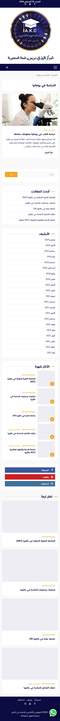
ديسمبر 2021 (49, 301)
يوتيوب (29, 700)
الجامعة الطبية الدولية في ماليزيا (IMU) (38, 197)
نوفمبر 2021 (50, 307)
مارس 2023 (50, 279)
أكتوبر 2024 (50, 245)
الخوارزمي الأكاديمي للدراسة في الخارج (27, 712)
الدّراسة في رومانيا (49, 130)
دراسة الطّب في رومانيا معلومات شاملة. (30, 110)
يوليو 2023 (50, 273)
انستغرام (21, 700)
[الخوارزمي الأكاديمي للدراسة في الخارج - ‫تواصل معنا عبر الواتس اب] (53, 712)
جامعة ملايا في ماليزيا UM (44, 208)
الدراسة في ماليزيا (14, 429)
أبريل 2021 (50, 335)
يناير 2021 (51, 352)
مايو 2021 (51, 330)
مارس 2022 (50, 290)
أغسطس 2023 (49, 268)
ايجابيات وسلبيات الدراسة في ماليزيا (40, 203)
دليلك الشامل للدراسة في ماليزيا (41, 214)
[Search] (7, 67)
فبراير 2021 (50, 347)
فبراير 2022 (50, 296)
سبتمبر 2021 (49, 319)
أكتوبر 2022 (50, 285)
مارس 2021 (50, 341)
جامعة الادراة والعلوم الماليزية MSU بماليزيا (37, 220)
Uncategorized (28, 375)
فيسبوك (37, 700)
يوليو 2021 (50, 324)
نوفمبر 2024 (50, 239)
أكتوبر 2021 (50, 313)
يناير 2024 (51, 256)
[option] (30, 379)
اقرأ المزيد (49, 152)
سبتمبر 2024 (49, 251)
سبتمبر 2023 (49, 262)
